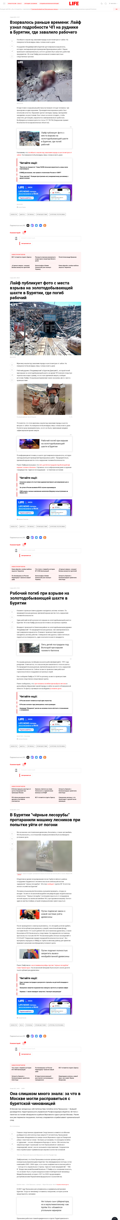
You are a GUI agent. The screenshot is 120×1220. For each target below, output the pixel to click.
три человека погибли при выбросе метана (50, 683)
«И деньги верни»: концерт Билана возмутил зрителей (21, 266)
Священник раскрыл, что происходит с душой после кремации (67, 799)
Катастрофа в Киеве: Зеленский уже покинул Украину (43, 267)
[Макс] (32, 225)
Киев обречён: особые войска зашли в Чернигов (69, 266)
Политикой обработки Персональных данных (44, 9)
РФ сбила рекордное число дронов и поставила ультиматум (21, 799)
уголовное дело (55, 688)
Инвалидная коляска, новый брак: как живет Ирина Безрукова (68, 1078)
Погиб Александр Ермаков (67, 257)
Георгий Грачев (22, 1017)
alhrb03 (19, 874)
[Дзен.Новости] (28, 225)
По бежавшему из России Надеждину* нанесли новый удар (21, 577)
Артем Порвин (22, 207)
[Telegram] (36, 225)
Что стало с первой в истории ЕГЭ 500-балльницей (45, 570)
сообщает (50, 884)
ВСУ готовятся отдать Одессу (21, 257)
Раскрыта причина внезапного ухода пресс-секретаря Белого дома (45, 259)
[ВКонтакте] (40, 225)
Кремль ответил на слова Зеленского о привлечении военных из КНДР (44, 791)
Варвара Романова (23, 519)
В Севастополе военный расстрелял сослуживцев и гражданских (44, 1078)
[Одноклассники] (45, 225)
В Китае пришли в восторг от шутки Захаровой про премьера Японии (21, 791)
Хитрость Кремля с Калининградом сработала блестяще (68, 577)
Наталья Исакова (22, 739)
